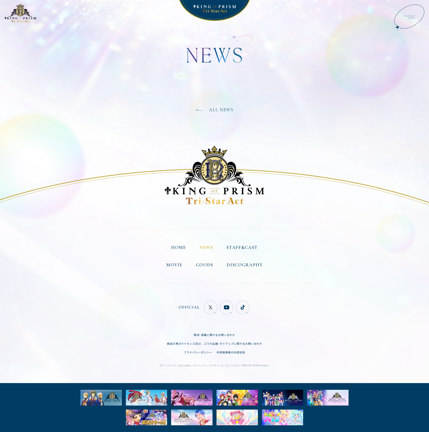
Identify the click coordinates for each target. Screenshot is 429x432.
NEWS (206, 247)
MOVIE (174, 265)
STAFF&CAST (242, 247)
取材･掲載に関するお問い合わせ (214, 335)
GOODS (204, 265)
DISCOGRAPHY (245, 265)
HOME (178, 247)
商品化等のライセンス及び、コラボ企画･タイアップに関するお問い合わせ (214, 344)
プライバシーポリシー (198, 352)
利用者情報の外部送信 (231, 352)
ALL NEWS (221, 110)
